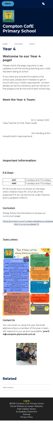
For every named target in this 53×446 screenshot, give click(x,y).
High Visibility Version (26, 409)
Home (5, 44)
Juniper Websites (35, 406)
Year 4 (32, 44)
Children (18, 44)
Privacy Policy (26, 417)
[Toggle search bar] (48, 3)
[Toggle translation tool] (43, 3)
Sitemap (26, 414)
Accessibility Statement (26, 411)
